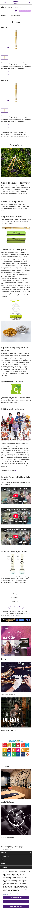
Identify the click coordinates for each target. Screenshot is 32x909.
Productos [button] (3, 852)
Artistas (3, 864)
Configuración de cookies (16, 897)
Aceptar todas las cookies (16, 906)
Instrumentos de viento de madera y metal (11, 847)
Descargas (15, 601)
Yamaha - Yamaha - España (7, 846)
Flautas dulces (6, 849)
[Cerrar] (29, 871)
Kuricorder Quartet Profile (8, 470)
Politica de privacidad (17, 893)
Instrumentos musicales (19, 846)
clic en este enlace (15, 890)
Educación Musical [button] (5, 856)
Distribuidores (4, 867)
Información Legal (7, 893)
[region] (16, 889)
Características (15, 15)
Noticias (3, 860)
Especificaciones (15, 597)
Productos (23, 847)
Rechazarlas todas (16, 902)
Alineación (4, 15)
